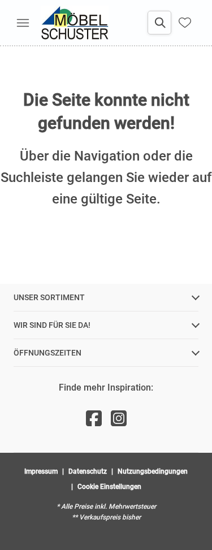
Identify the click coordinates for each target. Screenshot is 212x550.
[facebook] (94, 419)
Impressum (41, 471)
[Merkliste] (185, 23)
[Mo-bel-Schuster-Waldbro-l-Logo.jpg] (75, 22)
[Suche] (159, 22)
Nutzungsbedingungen (153, 471)
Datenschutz (87, 471)
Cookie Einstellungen (109, 487)
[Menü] (23, 23)
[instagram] (119, 419)
